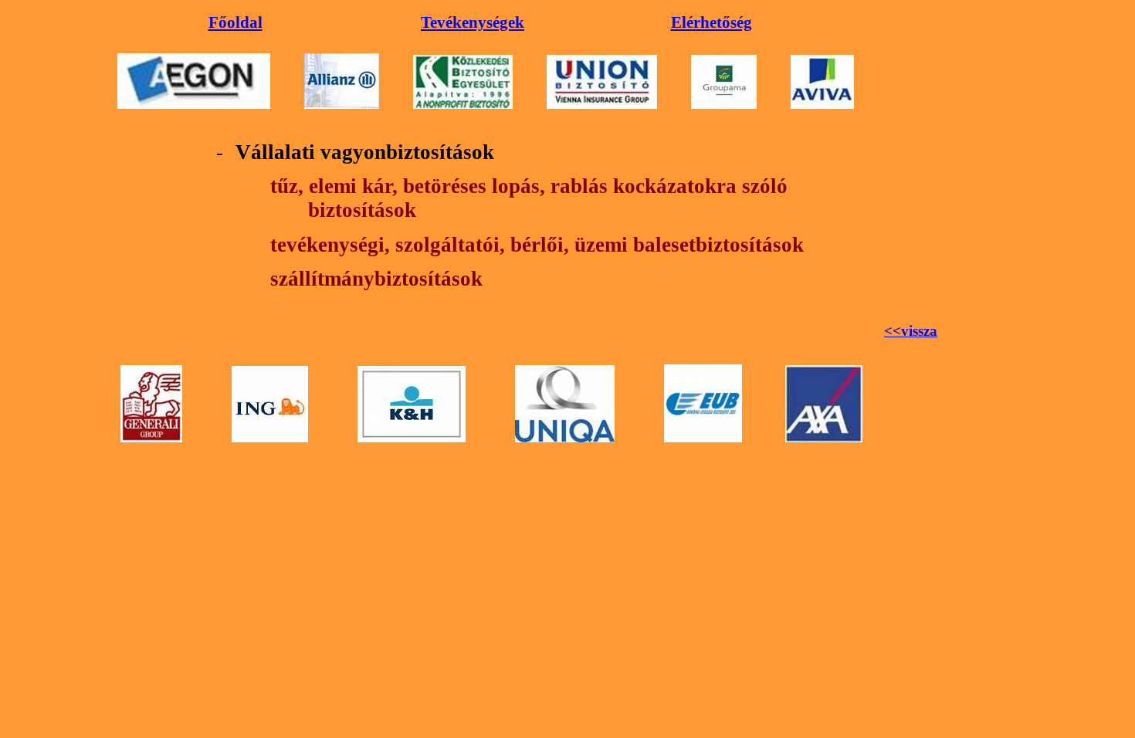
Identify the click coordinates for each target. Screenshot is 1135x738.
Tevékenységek (472, 22)
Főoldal (235, 22)
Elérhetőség (711, 22)
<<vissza (910, 331)
